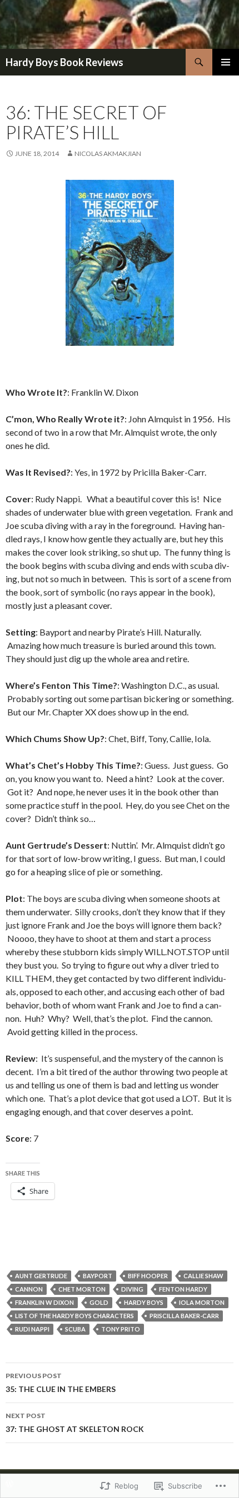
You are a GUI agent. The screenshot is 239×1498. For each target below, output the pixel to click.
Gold (98, 1302)
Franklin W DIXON (44, 1302)
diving (132, 1289)
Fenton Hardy (183, 1289)
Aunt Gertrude (41, 1275)
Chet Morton (82, 1289)
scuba (75, 1329)
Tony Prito (120, 1329)
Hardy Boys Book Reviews (64, 62)
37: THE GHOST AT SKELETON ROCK (75, 1422)
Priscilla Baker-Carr (184, 1315)
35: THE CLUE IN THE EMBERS (61, 1382)
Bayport (97, 1275)
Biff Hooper (148, 1275)
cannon (29, 1289)
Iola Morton (202, 1302)
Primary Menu (225, 62)
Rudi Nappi (32, 1329)
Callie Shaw (203, 1275)
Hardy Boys (143, 1302)
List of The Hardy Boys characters (74, 1315)
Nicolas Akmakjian (107, 153)
